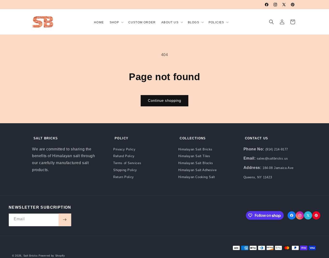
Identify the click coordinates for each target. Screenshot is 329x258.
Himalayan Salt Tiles (194, 156)
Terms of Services (127, 163)
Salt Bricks (30, 255)
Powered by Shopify (52, 255)
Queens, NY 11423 (257, 177)
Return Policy (123, 177)
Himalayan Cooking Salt (196, 177)
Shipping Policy (125, 170)
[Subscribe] (65, 219)
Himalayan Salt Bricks (195, 149)
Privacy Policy (124, 149)
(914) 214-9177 (276, 149)
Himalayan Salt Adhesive (197, 170)
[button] (116, 22)
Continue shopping (164, 100)
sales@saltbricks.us (272, 158)
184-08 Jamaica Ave (278, 168)
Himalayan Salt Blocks (195, 163)
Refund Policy (124, 156)
